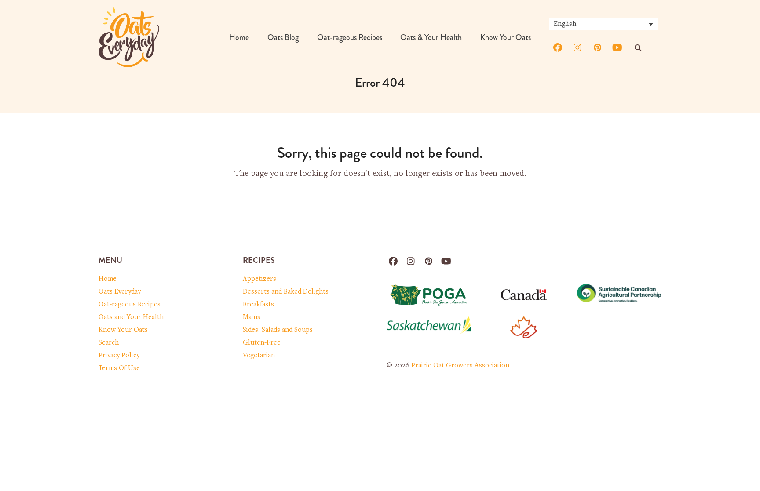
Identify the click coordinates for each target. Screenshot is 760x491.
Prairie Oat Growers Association (460, 365)
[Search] (638, 47)
